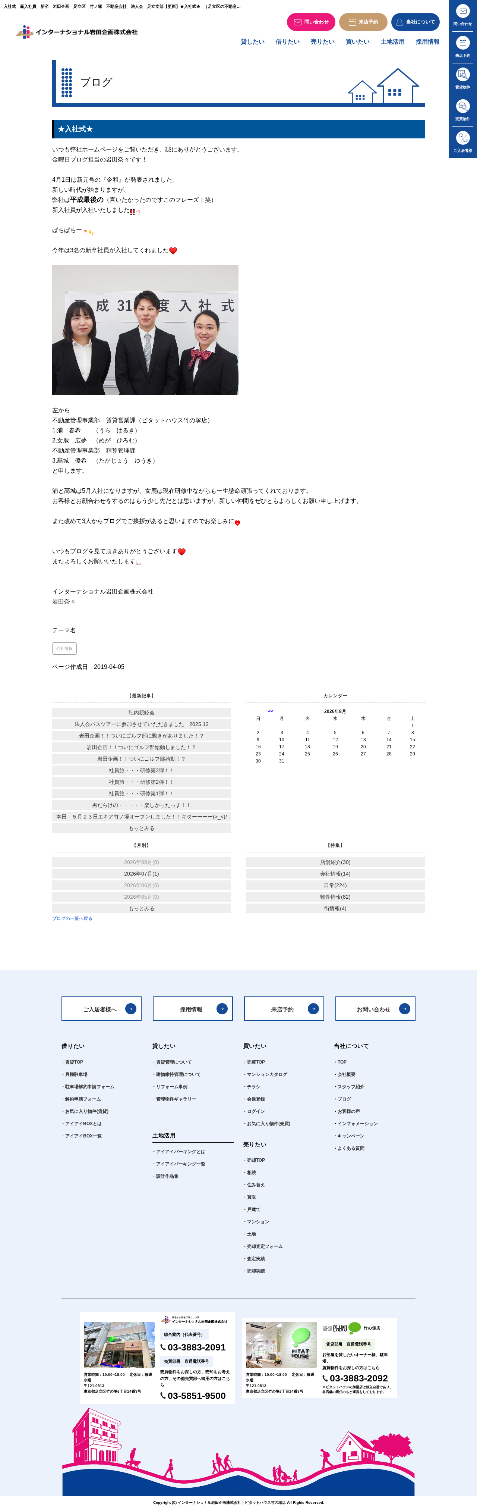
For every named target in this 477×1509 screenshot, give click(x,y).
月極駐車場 (76, 1074)
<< (270, 711)
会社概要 (347, 1074)
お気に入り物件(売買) (268, 1123)
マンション (258, 1221)
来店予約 (282, 1009)
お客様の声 (349, 1111)
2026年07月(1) (141, 874)
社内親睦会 (142, 713)
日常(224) (335, 885)
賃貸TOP (74, 1062)
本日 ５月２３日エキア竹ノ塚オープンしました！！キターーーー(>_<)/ (141, 817)
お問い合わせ (374, 1009)
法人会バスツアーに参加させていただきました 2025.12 (142, 724)
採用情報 (428, 41)
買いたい (358, 41)
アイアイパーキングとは (180, 1151)
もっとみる (142, 828)
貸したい (253, 41)
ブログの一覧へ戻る (72, 918)
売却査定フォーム (265, 1246)
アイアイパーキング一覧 (180, 1164)
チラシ (253, 1086)
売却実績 (256, 1271)
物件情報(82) (335, 897)
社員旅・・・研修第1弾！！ (141, 793)
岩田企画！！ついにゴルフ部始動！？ (141, 759)
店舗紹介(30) (335, 862)
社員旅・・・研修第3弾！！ (141, 770)
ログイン (256, 1111)
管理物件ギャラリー (176, 1099)
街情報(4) (335, 908)
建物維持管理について (178, 1074)
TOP (342, 1062)
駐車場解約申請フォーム (89, 1086)
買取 (251, 1197)
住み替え (256, 1184)
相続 (251, 1172)
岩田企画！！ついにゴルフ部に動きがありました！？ (141, 736)
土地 (251, 1234)
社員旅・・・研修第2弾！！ (141, 782)
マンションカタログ (267, 1074)
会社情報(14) (335, 874)
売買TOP (256, 1062)
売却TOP (256, 1160)
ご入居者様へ (100, 1009)
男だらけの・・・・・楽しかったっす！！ (141, 805)
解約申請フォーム (83, 1099)
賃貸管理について (174, 1062)
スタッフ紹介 (351, 1086)
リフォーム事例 (171, 1086)
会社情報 (64, 648)
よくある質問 (351, 1148)
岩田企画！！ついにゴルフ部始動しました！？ (141, 747)
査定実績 (256, 1258)
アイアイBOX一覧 (83, 1136)
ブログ (344, 1099)
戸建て (253, 1209)
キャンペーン (351, 1136)
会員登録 (256, 1099)
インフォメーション (358, 1123)
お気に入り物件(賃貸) (86, 1111)
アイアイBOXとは (83, 1123)
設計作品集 (167, 1176)
